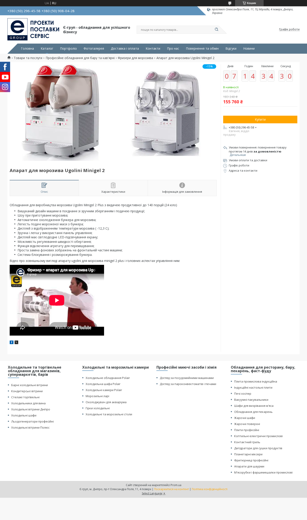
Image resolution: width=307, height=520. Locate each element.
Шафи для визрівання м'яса (254, 406)
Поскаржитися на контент (171, 489)
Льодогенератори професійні (32, 421)
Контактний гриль (247, 442)
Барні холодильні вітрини (29, 385)
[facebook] (11, 343)
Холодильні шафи (23, 415)
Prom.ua (176, 485)
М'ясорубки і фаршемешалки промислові (263, 472)
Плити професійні (246, 430)
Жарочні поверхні (247, 424)
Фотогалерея (94, 48)
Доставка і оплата (125, 48)
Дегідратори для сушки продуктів (258, 448)
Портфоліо (68, 48)
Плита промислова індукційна (255, 381)
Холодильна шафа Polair (103, 384)
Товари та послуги (28, 58)
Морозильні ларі (97, 396)
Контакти (153, 48)
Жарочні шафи (244, 418)
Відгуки (230, 48)
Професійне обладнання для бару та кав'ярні (80, 58)
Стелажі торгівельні (25, 397)
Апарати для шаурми (249, 466)
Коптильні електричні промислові (258, 436)
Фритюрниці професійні (251, 460)
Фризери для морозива (135, 58)
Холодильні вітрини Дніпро (30, 409)
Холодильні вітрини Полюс (30, 427)
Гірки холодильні (98, 408)
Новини (249, 48)
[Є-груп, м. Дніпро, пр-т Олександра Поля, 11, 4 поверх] (33, 29)
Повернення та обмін (202, 48)
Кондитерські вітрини (27, 391)
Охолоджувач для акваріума (106, 402)
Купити (260, 119)
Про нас (173, 48)
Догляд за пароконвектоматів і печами (188, 384)
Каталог (47, 48)
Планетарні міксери (248, 454)
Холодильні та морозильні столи (109, 414)
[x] (16, 343)
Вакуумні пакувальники (251, 400)
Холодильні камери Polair (104, 390)
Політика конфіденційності (209, 489)
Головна (27, 48)
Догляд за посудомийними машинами (187, 378)
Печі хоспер (242, 394)
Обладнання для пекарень (253, 412)
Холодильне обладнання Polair (108, 378)
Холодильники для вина (28, 403)
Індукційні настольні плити (253, 387)
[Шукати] (216, 30)
